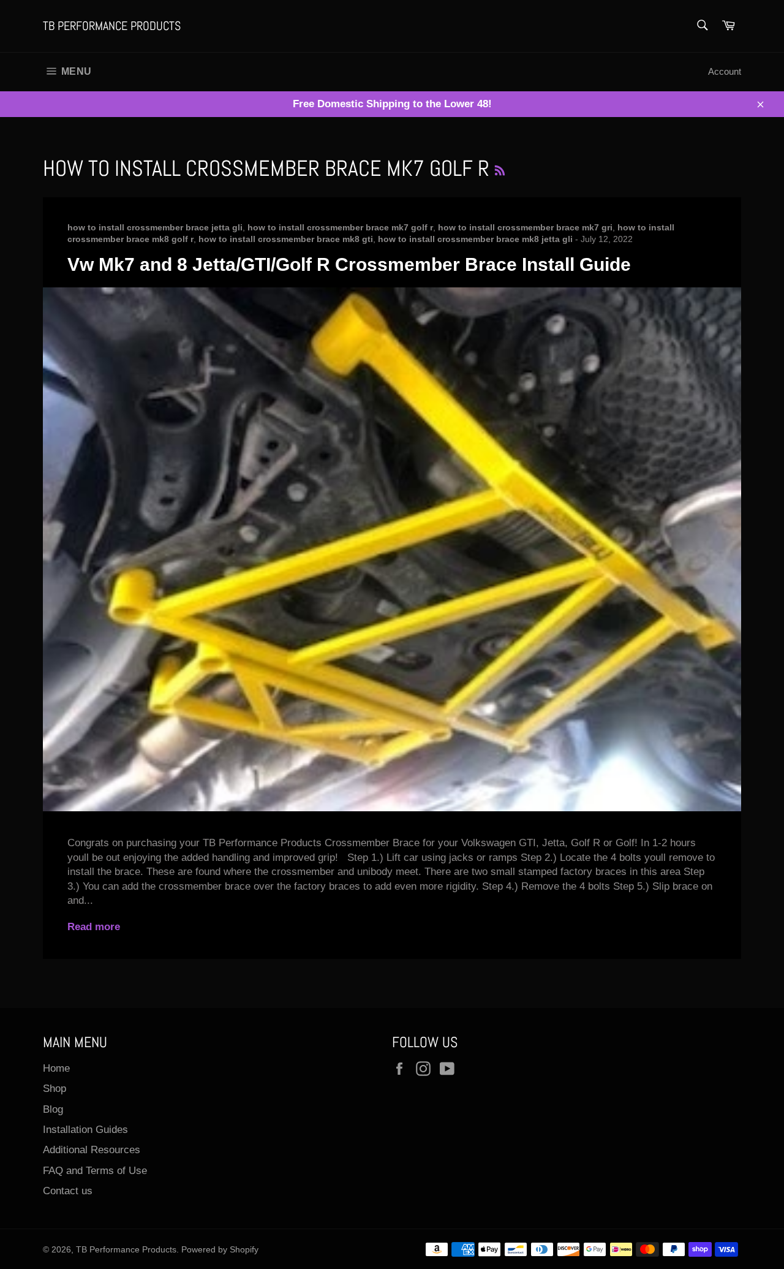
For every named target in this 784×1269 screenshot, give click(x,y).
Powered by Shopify (219, 1249)
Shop (54, 1088)
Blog (53, 1109)
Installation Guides (85, 1129)
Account (724, 71)
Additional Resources (91, 1150)
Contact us (67, 1191)
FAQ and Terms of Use (95, 1170)
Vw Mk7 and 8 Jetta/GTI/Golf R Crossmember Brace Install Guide (349, 264)
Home (56, 1068)
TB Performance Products (112, 26)
